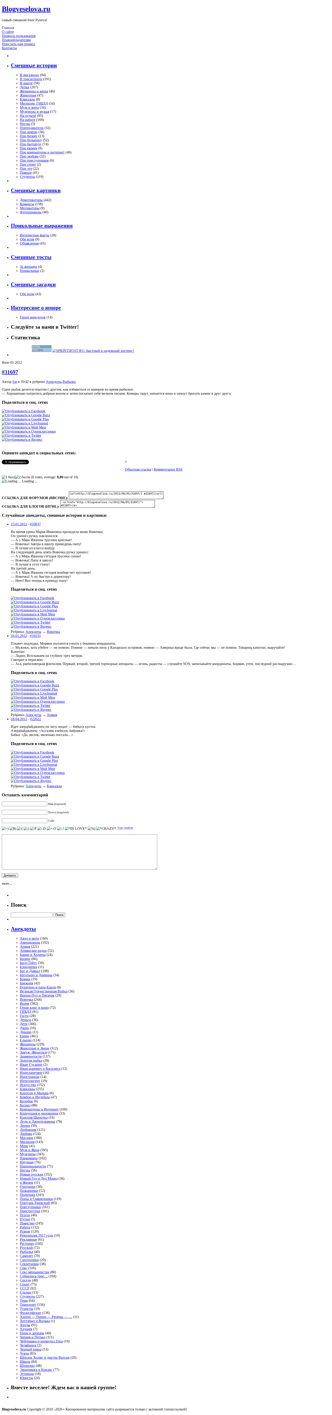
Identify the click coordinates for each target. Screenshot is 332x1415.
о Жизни (26, 1182)
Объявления (29, 243)
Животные (28, 95)
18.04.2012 (19, 719)
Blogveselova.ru (26, 9)
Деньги (25, 1020)
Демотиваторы (31, 200)
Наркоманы (29, 1158)
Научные (27, 1162)
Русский (26, 1248)
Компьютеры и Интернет (39, 1109)
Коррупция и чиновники (39, 1113)
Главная (8, 28)
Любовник (28, 1130)
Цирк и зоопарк (32, 1333)
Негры (25, 124)
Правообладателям (16, 40)
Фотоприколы (31, 212)
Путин (25, 1219)
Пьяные (26, 173)
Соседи (25, 1280)
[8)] (12, 829)
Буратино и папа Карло (38, 987)
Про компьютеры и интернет (42, 152)
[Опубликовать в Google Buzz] (26, 415)
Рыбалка (69, 382)
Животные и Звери (34, 1048)
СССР (24, 1288)
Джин (24, 1028)
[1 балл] (8, 477)
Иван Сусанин (31, 1064)
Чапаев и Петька (32, 1337)
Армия (52, 715)
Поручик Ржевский (35, 1203)
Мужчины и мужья (34, 111)
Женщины (28, 1044)
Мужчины (28, 1154)
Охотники (27, 1187)
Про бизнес (28, 136)
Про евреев (28, 148)
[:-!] (60, 829)
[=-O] (51, 829)
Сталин (25, 1292)
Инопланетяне (31, 1073)
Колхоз (25, 1105)
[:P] (33, 829)
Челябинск (28, 1345)
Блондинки (28, 967)
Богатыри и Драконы (36, 975)
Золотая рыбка (31, 1060)
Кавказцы (27, 99)
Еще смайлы (125, 827)
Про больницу (31, 140)
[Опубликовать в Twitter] (21, 435)
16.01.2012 (19, 636)
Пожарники (29, 1191)
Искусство (28, 1085)
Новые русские (31, 1174)
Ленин (25, 1125)
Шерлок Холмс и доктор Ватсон (45, 1357)
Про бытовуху (31, 144)
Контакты (9, 48)
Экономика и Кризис (36, 1370)
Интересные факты (34, 235)
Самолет (26, 1256)
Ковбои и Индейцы (35, 1097)
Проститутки (30, 1211)
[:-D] (41, 829)
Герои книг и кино (34, 1007)
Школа (25, 1361)
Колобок (26, 1101)
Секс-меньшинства (34, 1272)
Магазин (26, 1138)
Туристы (26, 1309)
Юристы (26, 1378)
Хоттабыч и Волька (35, 1321)
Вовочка (53, 632)
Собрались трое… (34, 1276)
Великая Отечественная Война (44, 991)
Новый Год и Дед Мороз (39, 1178)
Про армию (28, 132)
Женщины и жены (34, 91)
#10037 (35, 524)
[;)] (26, 829)
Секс (23, 1268)
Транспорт (28, 1305)
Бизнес (25, 959)
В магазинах (29, 75)
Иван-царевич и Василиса (40, 1069)
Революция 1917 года (36, 1235)
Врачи (24, 1003)
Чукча (24, 1353)
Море (24, 1146)
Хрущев (26, 1329)
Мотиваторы (30, 208)
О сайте (8, 32)
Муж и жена (29, 107)
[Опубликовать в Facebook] (23, 411)
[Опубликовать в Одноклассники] (29, 431)
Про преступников (34, 160)
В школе (26, 83)
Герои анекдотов (33, 317)
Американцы (30, 942)
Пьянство (27, 1223)
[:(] (20, 829)
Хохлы (25, 1325)
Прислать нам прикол (18, 44)
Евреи (24, 1036)
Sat (14, 382)
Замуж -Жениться (33, 1052)
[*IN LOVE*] (76, 829)
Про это (26, 168)
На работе (27, 120)
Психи (25, 1215)
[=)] (5, 829)
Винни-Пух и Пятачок (37, 995)
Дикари (26, 1032)
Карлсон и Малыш (34, 1093)
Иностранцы (30, 1077)
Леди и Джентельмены (37, 1121)
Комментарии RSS (168, 469)
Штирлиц (27, 1366)
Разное (25, 1231)
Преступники (30, 1207)
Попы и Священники (36, 1199)
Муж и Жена (29, 1150)
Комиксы (27, 204)
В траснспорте (31, 79)
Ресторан (27, 1243)
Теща (24, 1300)
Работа (25, 1227)
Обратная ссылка (138, 469)
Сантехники (29, 1260)
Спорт (25, 1284)
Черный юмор (31, 1349)
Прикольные (29, 271)
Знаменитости (31, 1056)
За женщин (28, 267)
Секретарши (29, 1264)
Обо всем (27, 239)
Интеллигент (30, 1081)
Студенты (27, 177)
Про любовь (29, 156)
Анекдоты (54, 382)
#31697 (10, 372)
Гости (24, 1016)
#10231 (35, 636)
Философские (30, 1313)
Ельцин (26, 1040)
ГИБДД (25, 1012)
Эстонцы (27, 1374)
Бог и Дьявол (30, 971)
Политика (27, 1195)
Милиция (27, 1142)
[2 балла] (22, 477)
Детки (24, 87)
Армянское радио (33, 951)
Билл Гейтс (28, 963)
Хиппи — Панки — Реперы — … (46, 1317)
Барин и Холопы (33, 955)
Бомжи (25, 979)
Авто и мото (29, 938)
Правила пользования (18, 36)
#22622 (35, 719)
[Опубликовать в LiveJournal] (25, 423)
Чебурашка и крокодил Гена (41, 1341)
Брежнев (26, 983)
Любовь (26, 1134)
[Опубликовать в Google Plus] (25, 419)
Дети (24, 1024)
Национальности (33, 1166)
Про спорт (28, 164)
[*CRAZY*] (106, 829)
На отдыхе (28, 116)
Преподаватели (32, 128)
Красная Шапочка (34, 1117)
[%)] (91, 829)
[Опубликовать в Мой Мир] (24, 427)
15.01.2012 (19, 524)
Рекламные (28, 1239)
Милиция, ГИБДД (34, 103)
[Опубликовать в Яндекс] (22, 439)
